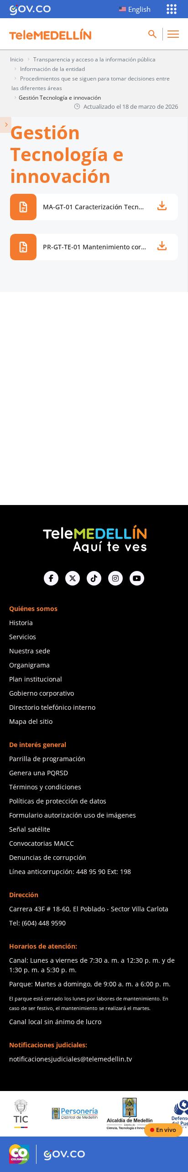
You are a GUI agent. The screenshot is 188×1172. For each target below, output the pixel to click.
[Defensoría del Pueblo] (174, 1114)
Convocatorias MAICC (41, 843)
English (139, 9)
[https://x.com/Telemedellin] (72, 578)
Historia (21, 622)
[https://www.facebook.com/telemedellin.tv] (51, 578)
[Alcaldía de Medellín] (120, 1114)
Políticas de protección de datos (57, 801)
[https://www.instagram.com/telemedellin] (115, 578)
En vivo (166, 1130)
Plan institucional (35, 679)
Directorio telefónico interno (52, 707)
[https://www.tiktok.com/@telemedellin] (94, 578)
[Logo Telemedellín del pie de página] (94, 538)
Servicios (22, 636)
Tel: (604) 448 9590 (37, 923)
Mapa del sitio (30, 721)
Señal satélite (29, 829)
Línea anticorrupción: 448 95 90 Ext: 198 (70, 871)
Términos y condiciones (45, 787)
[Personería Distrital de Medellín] (66, 1114)
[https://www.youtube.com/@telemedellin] (137, 578)
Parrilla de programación (47, 758)
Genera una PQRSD (38, 772)
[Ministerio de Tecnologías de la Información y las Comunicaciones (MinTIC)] (12, 1113)
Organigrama (29, 665)
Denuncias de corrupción (47, 857)
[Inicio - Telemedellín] (50, 34)
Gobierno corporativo (41, 693)
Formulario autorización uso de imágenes (72, 815)
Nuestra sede (29, 651)
